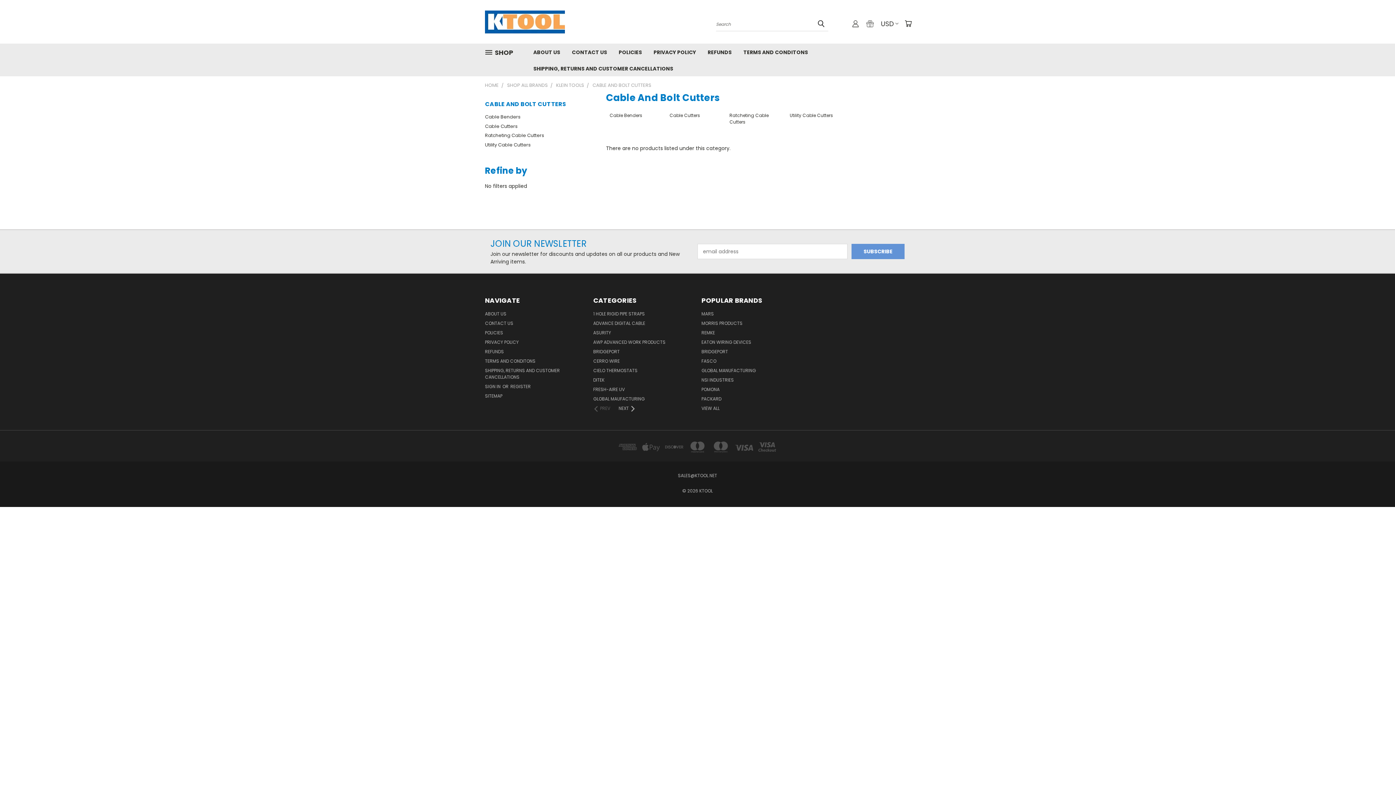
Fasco (708, 361)
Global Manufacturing (728, 370)
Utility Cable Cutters (508, 144)
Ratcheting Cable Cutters (514, 135)
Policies (630, 52)
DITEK (598, 380)
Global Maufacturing (619, 399)
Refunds (720, 52)
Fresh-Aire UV (609, 389)
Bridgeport (606, 352)
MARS (707, 314)
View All (710, 408)
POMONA (710, 389)
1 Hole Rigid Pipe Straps (619, 314)
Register (520, 386)
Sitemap (493, 396)
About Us (546, 52)
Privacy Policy (675, 52)
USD (887, 23)
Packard (711, 399)
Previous (1376, 762)
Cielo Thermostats (615, 370)
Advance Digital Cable (619, 323)
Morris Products (722, 323)
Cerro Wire (606, 361)
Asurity (602, 333)
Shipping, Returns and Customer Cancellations (603, 68)
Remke (708, 333)
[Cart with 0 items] (908, 23)
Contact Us (589, 52)
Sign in (493, 386)
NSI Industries (717, 380)
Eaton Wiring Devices (726, 342)
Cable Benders (503, 116)
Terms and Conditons (775, 52)
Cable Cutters (501, 126)
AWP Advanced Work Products (629, 342)
